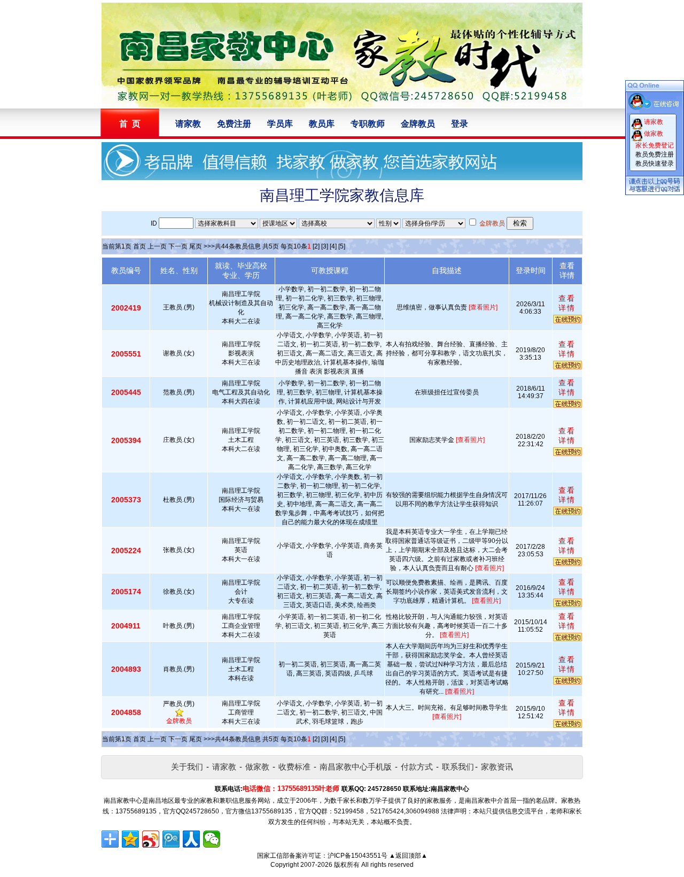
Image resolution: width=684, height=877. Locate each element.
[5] (341, 246)
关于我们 (187, 766)
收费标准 (294, 766)
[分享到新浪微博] (150, 839)
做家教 (257, 766)
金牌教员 (418, 123)
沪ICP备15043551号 (357, 855)
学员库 (280, 123)
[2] (316, 246)
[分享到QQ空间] (130, 839)
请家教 (188, 123)
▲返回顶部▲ (408, 855)
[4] (333, 246)
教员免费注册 (654, 154)
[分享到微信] (211, 839)
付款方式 (417, 766)
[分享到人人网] (191, 839)
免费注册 (234, 123)
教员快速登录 (654, 163)
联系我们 (458, 766)
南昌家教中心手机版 (356, 766)
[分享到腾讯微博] (171, 839)
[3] (324, 246)
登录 (459, 123)
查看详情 (567, 303)
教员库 (322, 123)
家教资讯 (497, 766)
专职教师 (368, 123)
